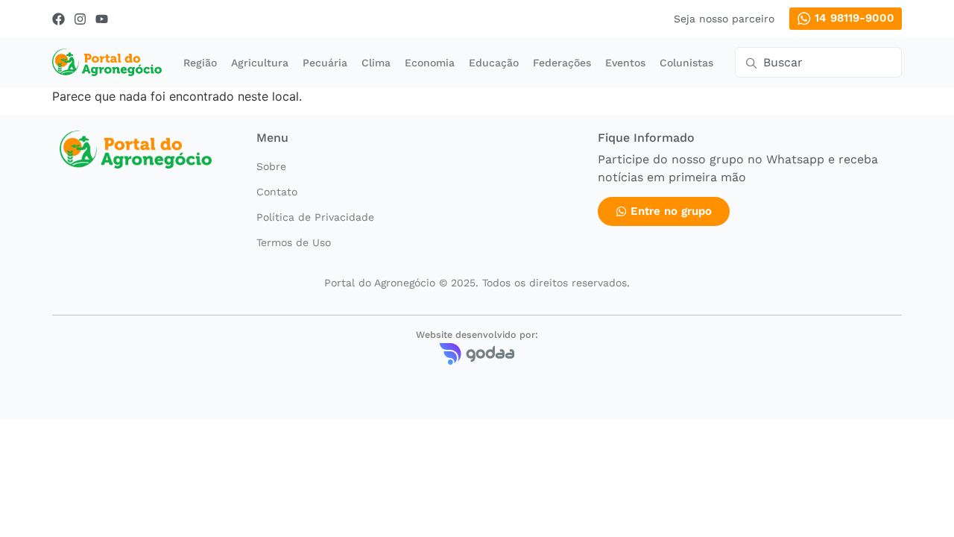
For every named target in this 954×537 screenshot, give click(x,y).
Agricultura (259, 63)
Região (200, 63)
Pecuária (325, 63)
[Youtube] (101, 19)
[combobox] (818, 62)
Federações (562, 63)
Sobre (271, 166)
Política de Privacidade (315, 217)
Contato (276, 192)
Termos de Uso (293, 242)
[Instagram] (80, 19)
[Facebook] (58, 19)
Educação (494, 63)
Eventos (625, 63)
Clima (376, 63)
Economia (430, 63)
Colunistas (686, 63)
